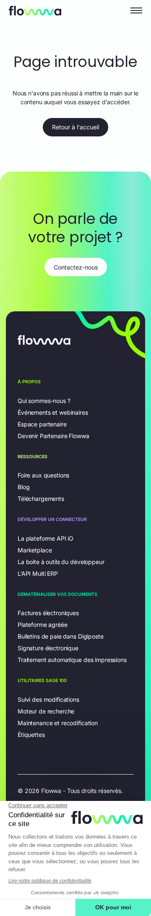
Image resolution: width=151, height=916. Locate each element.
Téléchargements (41, 498)
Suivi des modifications (48, 699)
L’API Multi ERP (38, 573)
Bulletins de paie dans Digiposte (61, 636)
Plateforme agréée (43, 624)
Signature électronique (48, 648)
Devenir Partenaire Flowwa (53, 435)
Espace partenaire (42, 424)
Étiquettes (31, 734)
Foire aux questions (43, 475)
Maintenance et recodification (58, 722)
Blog (23, 486)
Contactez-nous (76, 267)
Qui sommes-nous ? (44, 400)
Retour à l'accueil (75, 127)
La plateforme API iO (45, 538)
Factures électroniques (48, 612)
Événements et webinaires (53, 412)
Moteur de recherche (46, 711)
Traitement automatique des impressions (72, 659)
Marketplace (35, 550)
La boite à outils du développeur (61, 561)
